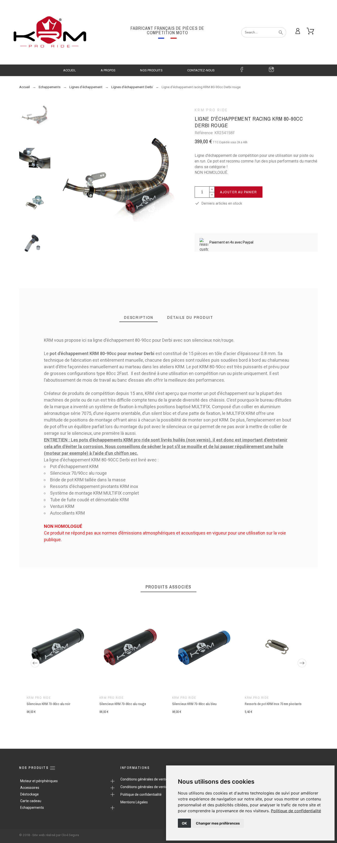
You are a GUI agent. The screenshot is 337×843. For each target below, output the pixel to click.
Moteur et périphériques (39, 781)
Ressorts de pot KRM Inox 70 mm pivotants (273, 704)
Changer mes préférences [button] (218, 823)
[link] (296, 810)
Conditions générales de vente (144, 787)
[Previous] (35, 663)
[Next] (302, 663)
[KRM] (49, 32)
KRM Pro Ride (211, 110)
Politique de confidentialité (296, 810)
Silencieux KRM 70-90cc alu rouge (122, 704)
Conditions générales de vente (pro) (148, 779)
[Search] (281, 32)
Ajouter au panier (238, 192)
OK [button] (184, 823)
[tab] (138, 317)
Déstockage (29, 794)
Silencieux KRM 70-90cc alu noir (48, 704)
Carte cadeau (30, 801)
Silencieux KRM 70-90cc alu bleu (194, 704)
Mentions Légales (134, 802)
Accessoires (29, 788)
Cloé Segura (70, 835)
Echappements (32, 808)
